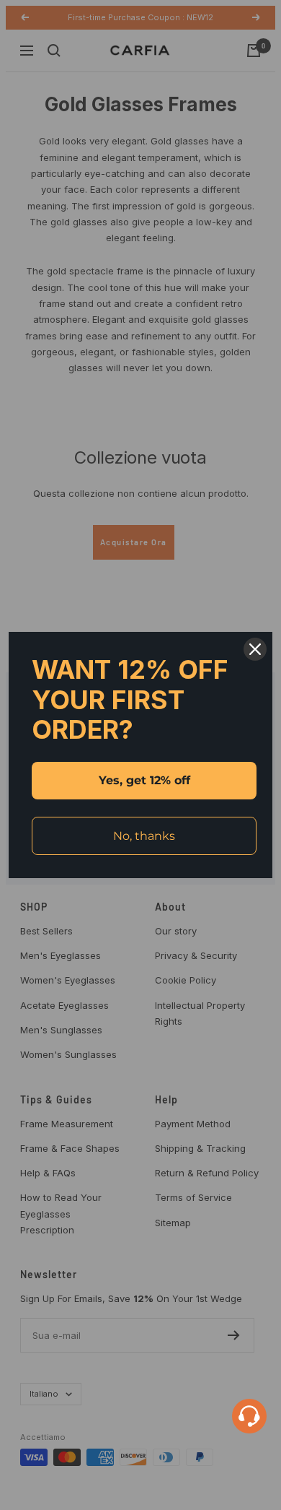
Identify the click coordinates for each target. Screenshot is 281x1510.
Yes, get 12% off (144, 780)
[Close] (255, 649)
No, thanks (144, 836)
